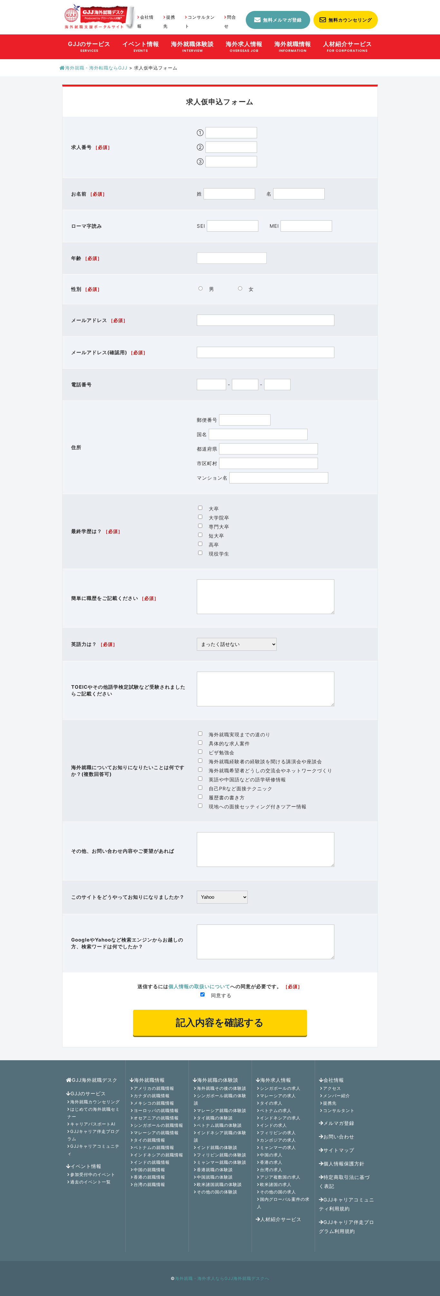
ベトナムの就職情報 (154, 1147)
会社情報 (333, 1080)
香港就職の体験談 (215, 1169)
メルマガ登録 (338, 1123)
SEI (202, 226)
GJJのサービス (88, 1093)
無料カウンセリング (350, 20)
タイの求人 (271, 1103)
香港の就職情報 (149, 1177)
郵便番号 (208, 420)
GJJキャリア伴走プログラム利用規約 (346, 1226)
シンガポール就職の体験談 (220, 1099)
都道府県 (208, 449)
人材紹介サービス (280, 1219)
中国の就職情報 (149, 1169)
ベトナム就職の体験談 (219, 1125)
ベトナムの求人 (276, 1110)
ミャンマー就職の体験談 (221, 1162)
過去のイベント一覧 (90, 1181)
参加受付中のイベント (92, 1174)
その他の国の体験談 (217, 1191)
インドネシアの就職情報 (158, 1154)
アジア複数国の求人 (280, 1177)
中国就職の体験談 (215, 1177)
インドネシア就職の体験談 (220, 1136)
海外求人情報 (275, 1080)
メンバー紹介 (336, 1095)
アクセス (332, 1088)
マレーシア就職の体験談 (221, 1110)
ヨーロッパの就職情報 (156, 1110)
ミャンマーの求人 (278, 1147)
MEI (275, 226)
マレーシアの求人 (278, 1095)
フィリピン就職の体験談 (221, 1154)
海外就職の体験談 (217, 1080)
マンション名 (213, 478)
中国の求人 (271, 1154)
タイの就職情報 (149, 1140)
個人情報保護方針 (344, 1164)
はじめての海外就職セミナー (93, 1113)
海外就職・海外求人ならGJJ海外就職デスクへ (222, 1278)
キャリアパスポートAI (92, 1123)
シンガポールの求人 (280, 1088)
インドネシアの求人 (280, 1117)
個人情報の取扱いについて (199, 986)
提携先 (330, 1103)
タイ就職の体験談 (215, 1117)
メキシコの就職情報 (154, 1103)
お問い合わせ (338, 1137)
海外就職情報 (149, 1080)
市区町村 (208, 463)
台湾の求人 (271, 1169)
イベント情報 (86, 1166)
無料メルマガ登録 (282, 20)
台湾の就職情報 (149, 1184)
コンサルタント (339, 1110)
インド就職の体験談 (217, 1147)
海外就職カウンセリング (95, 1101)
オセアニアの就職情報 (156, 1117)
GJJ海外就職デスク (95, 1080)
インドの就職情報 (152, 1162)
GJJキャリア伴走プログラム (93, 1135)
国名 (203, 434)
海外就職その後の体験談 (221, 1088)
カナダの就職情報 (152, 1095)
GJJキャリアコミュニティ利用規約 (346, 1204)
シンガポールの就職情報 (158, 1125)
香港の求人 (271, 1162)
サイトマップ (338, 1150)
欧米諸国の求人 (276, 1184)
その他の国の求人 (278, 1191)
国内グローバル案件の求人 (283, 1203)
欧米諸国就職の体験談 (219, 1184)
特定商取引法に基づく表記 (344, 1181)
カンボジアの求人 (278, 1140)
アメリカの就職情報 (154, 1088)
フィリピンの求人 (278, 1132)
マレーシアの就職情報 (156, 1132)
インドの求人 (273, 1125)
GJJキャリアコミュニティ (93, 1150)
